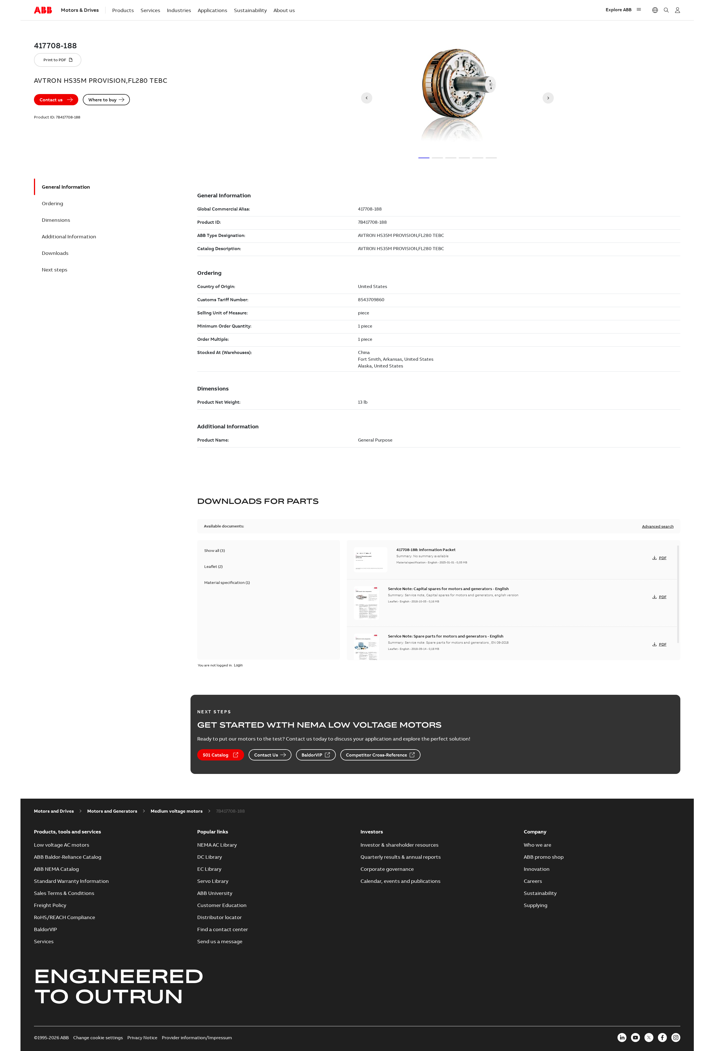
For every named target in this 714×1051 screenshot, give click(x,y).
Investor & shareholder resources (399, 845)
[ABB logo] (43, 10)
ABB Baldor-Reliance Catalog (67, 857)
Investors (372, 831)
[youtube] (635, 1037)
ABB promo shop (544, 857)
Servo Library (212, 881)
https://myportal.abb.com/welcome (677, 10)
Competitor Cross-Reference (376, 755)
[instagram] (675, 1037)
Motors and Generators (112, 811)
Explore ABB (619, 9)
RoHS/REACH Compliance (64, 917)
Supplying (535, 905)
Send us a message (219, 941)
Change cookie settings (98, 1037)
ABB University (214, 893)
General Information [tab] (66, 187)
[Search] (666, 10)
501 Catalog (215, 755)
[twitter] (648, 1037)
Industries (179, 10)
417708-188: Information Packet (426, 549)
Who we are (537, 845)
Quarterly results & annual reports (401, 857)
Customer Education (222, 905)
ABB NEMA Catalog (56, 869)
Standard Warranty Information (71, 881)
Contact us (51, 99)
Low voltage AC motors (61, 845)
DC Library (209, 857)
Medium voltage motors (177, 811)
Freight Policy (50, 905)
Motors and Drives (54, 811)
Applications (212, 10)
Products (123, 10)
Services (150, 10)
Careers (533, 881)
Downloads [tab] (55, 253)
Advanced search (658, 526)
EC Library (209, 869)
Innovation (537, 869)
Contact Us (266, 755)
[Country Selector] (655, 10)
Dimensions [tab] (56, 220)
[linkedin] (621, 1037)
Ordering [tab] (52, 203)
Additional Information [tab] (69, 236)
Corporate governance (387, 869)
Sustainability (250, 10)
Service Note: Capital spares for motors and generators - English (448, 588)
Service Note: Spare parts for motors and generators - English (445, 636)
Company (535, 831)
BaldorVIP (312, 755)
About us (284, 10)
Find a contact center (222, 929)
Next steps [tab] (54, 269)
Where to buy (102, 99)
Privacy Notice (142, 1037)
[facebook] (662, 1037)
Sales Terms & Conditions (64, 893)
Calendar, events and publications (400, 881)
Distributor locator (219, 917)
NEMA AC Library (217, 845)
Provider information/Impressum (197, 1037)
